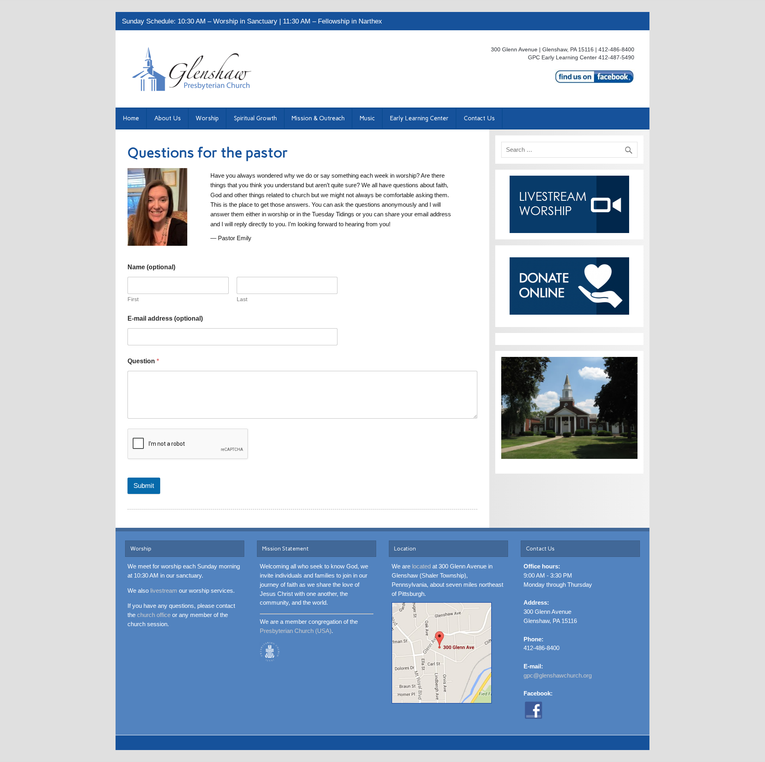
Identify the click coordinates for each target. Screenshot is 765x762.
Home (131, 118)
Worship (207, 118)
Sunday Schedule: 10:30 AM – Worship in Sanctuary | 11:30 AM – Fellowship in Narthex (252, 21)
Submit (143, 486)
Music (367, 118)
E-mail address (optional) (165, 318)
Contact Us (479, 118)
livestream (163, 590)
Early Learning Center (419, 118)
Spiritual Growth (255, 118)
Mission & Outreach (318, 118)
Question (143, 361)
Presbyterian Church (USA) (296, 630)
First (133, 299)
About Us (167, 118)
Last (242, 299)
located (421, 566)
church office (154, 614)
